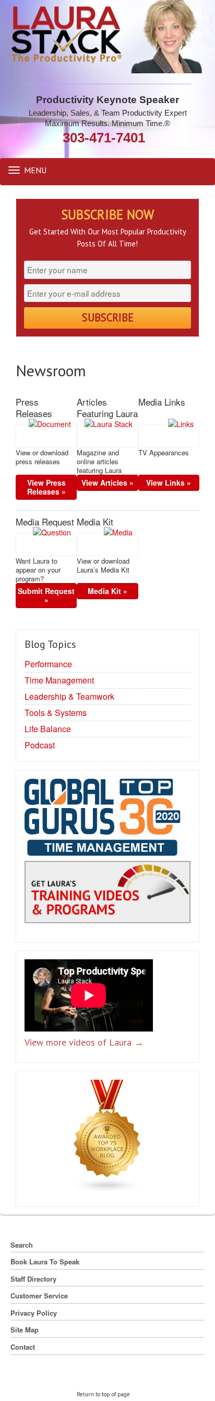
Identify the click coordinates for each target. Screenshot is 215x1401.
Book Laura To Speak (44, 1261)
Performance (48, 664)
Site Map (24, 1330)
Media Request (45, 522)
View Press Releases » (46, 487)
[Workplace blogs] (107, 1137)
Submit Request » (46, 595)
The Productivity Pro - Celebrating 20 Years (107, 36)
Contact (22, 1347)
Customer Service (39, 1296)
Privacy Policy (33, 1313)
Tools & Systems (56, 713)
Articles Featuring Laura (107, 407)
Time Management (59, 680)
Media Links (161, 402)
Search (21, 1245)
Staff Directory (33, 1279)
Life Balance (48, 729)
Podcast (40, 745)
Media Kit (95, 522)
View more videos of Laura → (84, 1042)
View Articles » (107, 482)
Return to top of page (103, 1394)
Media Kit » (107, 591)
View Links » (168, 482)
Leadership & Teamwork (69, 696)
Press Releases (34, 407)
